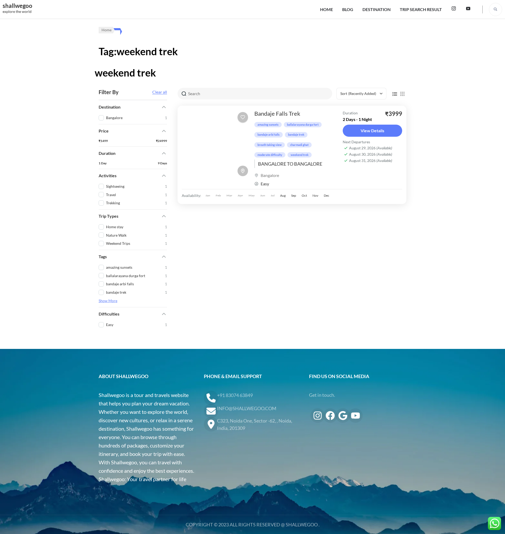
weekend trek (300, 154)
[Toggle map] (243, 171)
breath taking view (269, 144)
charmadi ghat (299, 144)
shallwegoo (17, 5)
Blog (347, 9)
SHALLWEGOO (302, 524)
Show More (108, 300)
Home (326, 9)
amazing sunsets (268, 124)
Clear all (159, 92)
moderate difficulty (269, 154)
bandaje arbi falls (268, 134)
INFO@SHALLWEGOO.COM (246, 408)
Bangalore (270, 175)
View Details (372, 130)
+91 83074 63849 (235, 395)
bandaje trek (296, 134)
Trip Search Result (421, 9)
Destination (376, 9)
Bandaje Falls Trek (277, 113)
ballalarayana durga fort (303, 124)
